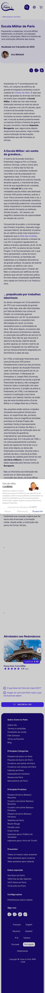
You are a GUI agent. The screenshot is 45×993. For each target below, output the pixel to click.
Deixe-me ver (22, 511)
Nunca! (7, 511)
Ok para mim (37, 511)
